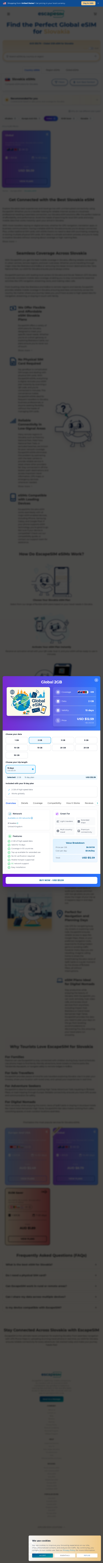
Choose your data (14, 734)
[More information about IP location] (17, 823)
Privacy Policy (69, 1550)
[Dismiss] (98, 3)
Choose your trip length (17, 762)
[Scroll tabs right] (97, 803)
